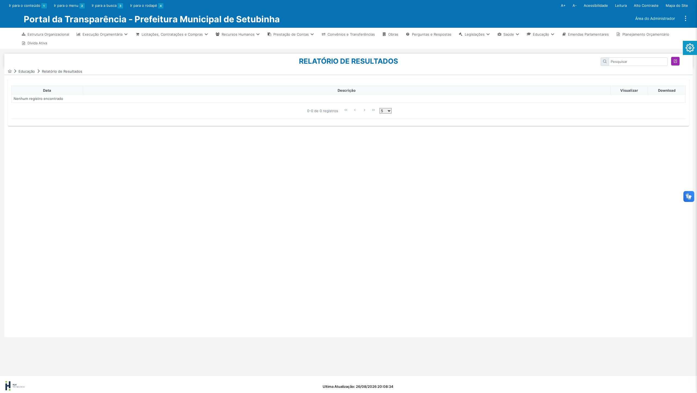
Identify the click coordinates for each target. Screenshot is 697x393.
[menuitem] (45, 34)
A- (575, 5)
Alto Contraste (646, 5)
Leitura (621, 5)
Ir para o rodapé (146, 5)
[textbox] (638, 61)
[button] (675, 61)
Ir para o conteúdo (27, 5)
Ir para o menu (68, 5)
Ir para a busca (106, 5)
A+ (563, 5)
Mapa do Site (677, 5)
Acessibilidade (596, 5)
